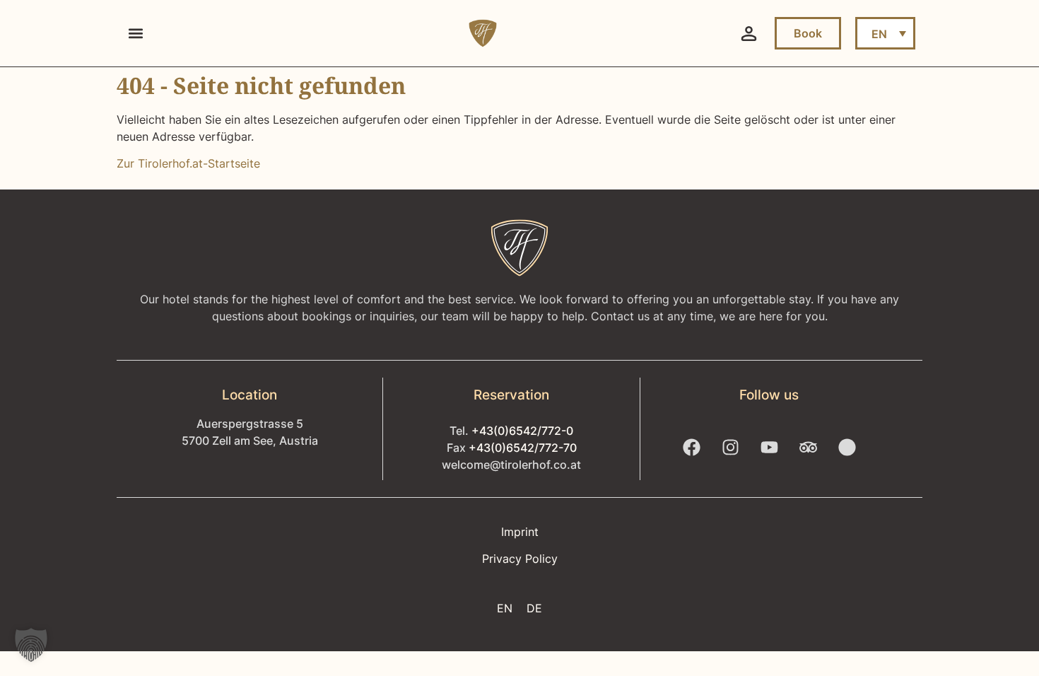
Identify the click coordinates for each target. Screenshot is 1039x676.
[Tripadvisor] (808, 447)
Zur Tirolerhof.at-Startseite (188, 163)
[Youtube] (769, 447)
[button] (135, 33)
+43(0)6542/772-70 (523, 448)
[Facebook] (691, 447)
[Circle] (846, 447)
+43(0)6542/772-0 (522, 431)
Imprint (520, 532)
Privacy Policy (520, 559)
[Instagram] (730, 447)
